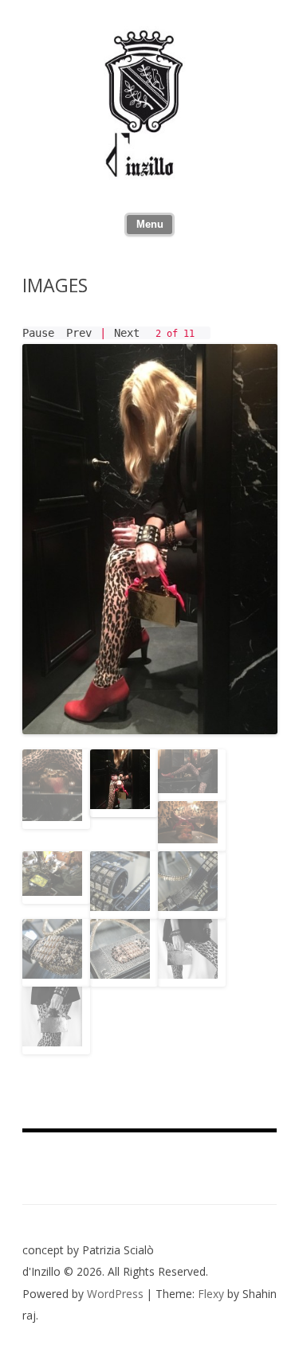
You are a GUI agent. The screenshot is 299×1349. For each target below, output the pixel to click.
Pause (38, 332)
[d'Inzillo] (149, 175)
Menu (149, 224)
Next (127, 332)
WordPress (117, 1293)
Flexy (211, 1293)
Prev (79, 332)
